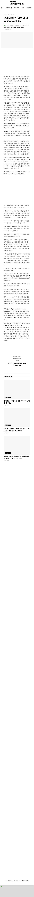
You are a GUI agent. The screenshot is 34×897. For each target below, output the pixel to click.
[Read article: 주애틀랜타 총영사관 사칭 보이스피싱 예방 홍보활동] (17, 389)
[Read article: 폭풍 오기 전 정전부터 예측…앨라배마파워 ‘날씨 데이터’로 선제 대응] (17, 445)
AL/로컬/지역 (8, 7)
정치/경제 (29, 7)
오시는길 (16, 880)
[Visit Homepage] (17, 3)
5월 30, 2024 (8, 29)
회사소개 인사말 (8, 880)
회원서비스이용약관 (24, 880)
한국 (23, 7)
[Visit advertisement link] (17, 62)
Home (5, 14)
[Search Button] (32, 3)
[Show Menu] (2, 3)
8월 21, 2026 (6, 405)
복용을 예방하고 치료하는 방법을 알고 (18, 93)
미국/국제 (16, 7)
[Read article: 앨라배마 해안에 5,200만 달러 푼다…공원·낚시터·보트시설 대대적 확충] (17, 417)
